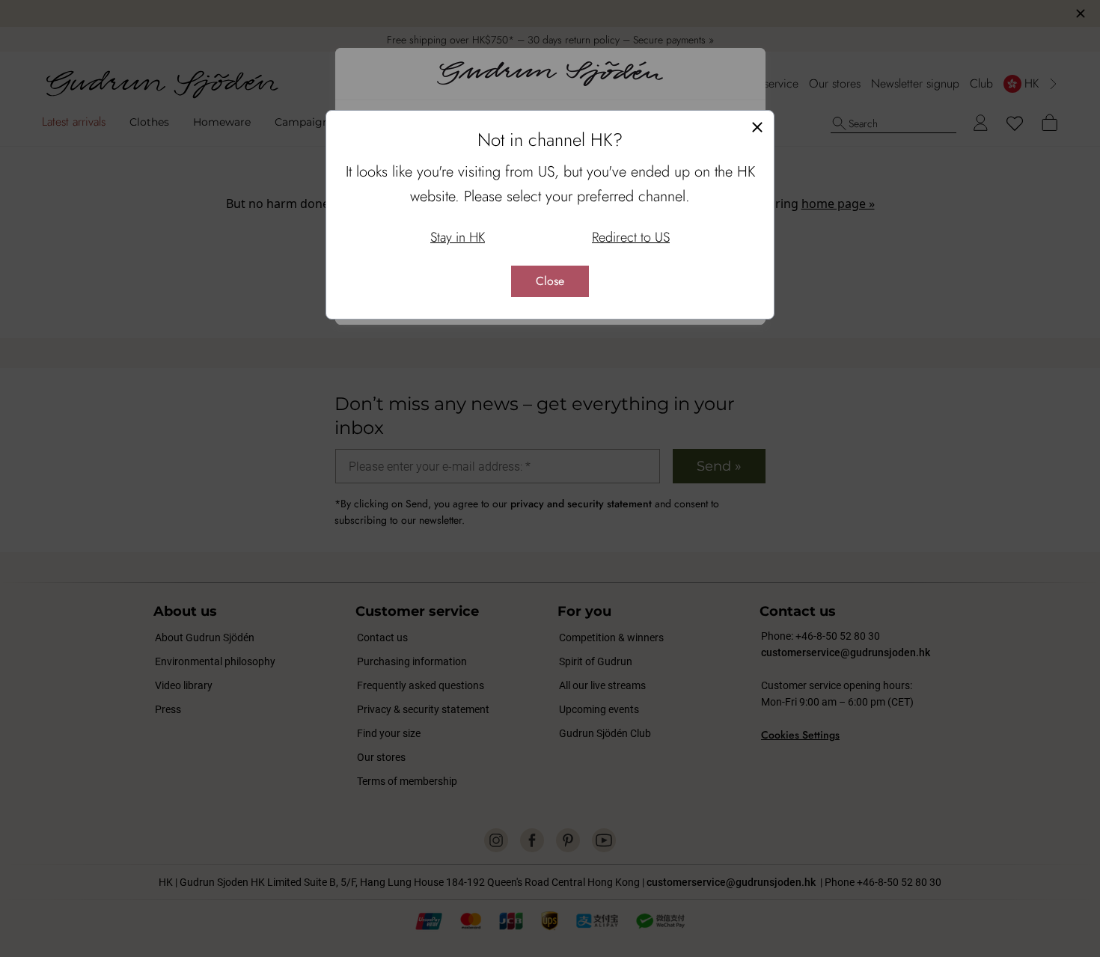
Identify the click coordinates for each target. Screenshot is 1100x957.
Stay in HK (457, 237)
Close (550, 281)
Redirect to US (631, 237)
